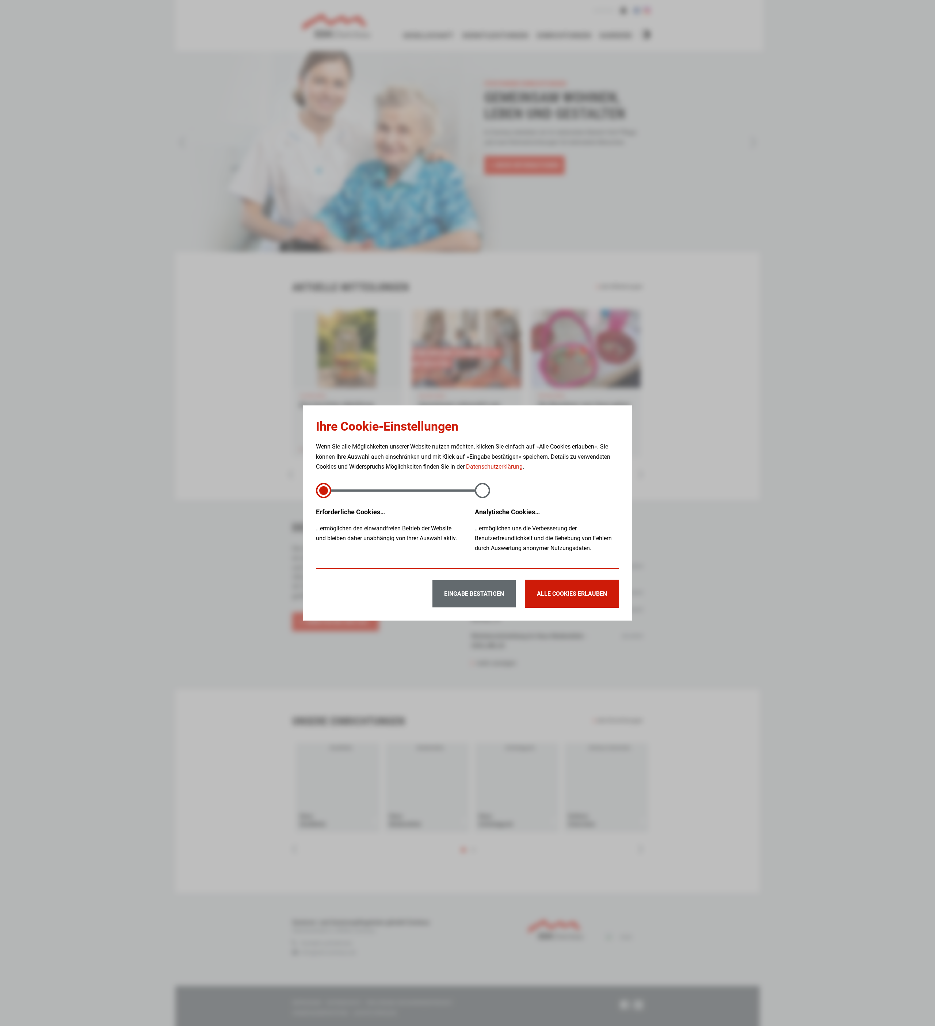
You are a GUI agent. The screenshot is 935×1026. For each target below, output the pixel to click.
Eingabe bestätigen (474, 593)
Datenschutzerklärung (494, 466)
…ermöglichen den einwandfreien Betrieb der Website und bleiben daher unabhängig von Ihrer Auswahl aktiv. (386, 525)
